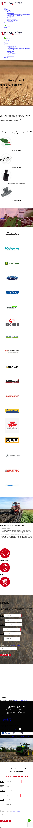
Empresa (6, 9)
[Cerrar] (0, 827)
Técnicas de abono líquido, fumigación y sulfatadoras (18, 14)
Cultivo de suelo (10, 13)
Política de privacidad (8, 718)
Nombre (2, 615)
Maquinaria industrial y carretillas (14, 15)
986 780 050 (16, 700)
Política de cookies (7, 720)
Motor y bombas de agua (12, 20)
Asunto (1, 633)
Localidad (2, 624)
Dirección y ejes (10, 16)
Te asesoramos (3, 218)
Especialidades (7, 10)
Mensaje (2, 641)
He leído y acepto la (11, 645)
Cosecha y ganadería (11, 19)
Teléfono (2, 620)
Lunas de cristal (10, 21)
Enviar (5, 655)
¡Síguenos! (16, 729)
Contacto (6, 22)
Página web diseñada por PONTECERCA (20, 736)
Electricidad (9, 17)
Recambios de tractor (11, 11)
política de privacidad (15, 645)
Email (1, 629)
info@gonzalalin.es (23, 700)
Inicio (5, 8)
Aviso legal (5, 719)
